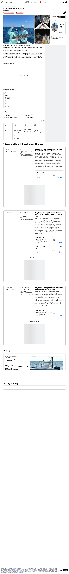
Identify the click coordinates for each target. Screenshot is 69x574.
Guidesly (14, 568)
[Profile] (66, 2)
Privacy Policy (20, 572)
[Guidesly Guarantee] (54, 16)
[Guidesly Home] (6, 2)
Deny (60, 570)
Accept (65, 570)
